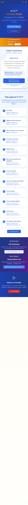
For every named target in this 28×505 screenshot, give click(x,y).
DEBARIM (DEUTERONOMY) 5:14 (13, 164)
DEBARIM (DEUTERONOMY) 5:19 (13, 214)
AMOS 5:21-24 (14, 58)
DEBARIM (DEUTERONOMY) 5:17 (13, 194)
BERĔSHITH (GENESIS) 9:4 (12, 173)
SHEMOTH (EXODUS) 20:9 (12, 151)
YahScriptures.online (14, 85)
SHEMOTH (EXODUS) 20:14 (12, 203)
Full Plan (18, 44)
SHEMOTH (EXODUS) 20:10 (12, 163)
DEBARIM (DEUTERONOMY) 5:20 (13, 224)
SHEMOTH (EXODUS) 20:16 (12, 223)
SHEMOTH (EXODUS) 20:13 (12, 193)
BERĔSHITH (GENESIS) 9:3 (12, 142)
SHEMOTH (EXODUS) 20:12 (12, 183)
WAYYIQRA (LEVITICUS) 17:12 (12, 174)
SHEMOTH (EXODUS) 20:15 (12, 213)
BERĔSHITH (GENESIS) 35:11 (12, 114)
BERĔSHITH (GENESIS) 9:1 (11, 124)
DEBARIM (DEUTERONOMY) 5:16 (13, 184)
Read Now (11, 44)
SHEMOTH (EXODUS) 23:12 (12, 152)
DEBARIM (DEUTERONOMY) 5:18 (13, 204)
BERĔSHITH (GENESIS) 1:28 (12, 112)
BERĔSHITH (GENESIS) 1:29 (12, 141)
